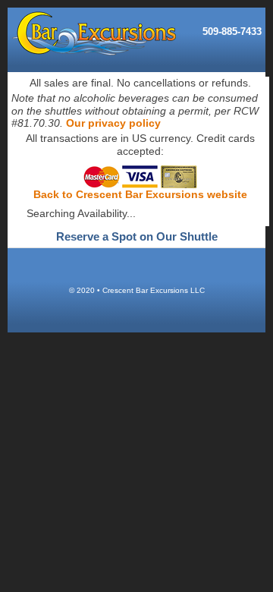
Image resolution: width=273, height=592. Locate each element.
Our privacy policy (113, 123)
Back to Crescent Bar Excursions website (140, 194)
